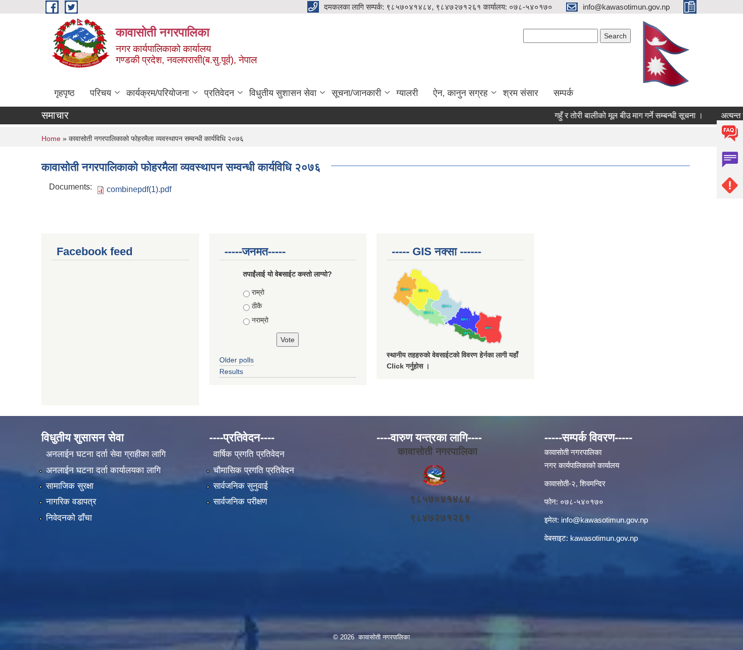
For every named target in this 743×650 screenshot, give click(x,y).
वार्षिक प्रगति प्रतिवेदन (249, 454)
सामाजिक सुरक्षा (70, 486)
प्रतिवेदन (219, 93)
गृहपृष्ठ (64, 93)
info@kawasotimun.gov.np (604, 520)
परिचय (100, 93)
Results (231, 371)
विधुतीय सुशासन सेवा (282, 93)
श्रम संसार (520, 93)
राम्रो (258, 292)
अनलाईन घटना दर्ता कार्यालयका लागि (103, 470)
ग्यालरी (407, 93)
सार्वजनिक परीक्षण (240, 501)
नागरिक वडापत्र (71, 501)
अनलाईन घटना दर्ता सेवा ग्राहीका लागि (106, 454)
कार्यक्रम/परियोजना (157, 93)
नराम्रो (260, 320)
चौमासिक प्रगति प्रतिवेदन (253, 470)
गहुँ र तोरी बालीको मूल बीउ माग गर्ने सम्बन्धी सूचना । (619, 115)
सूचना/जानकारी (356, 93)
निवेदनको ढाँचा (69, 518)
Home (51, 138)
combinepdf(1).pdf (139, 189)
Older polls (236, 360)
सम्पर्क (563, 93)
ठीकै (257, 306)
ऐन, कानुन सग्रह (460, 93)
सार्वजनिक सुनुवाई (240, 486)
